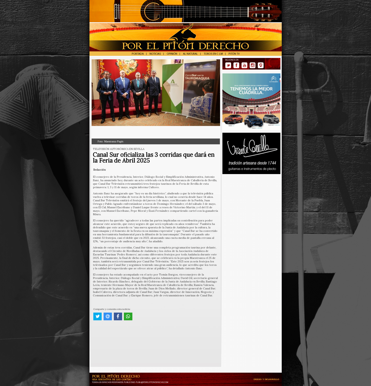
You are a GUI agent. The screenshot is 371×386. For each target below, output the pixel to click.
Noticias (155, 53)
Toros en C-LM (213, 53)
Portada (138, 53)
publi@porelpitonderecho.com (152, 382)
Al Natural (190, 53)
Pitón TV (234, 53)
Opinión (172, 53)
